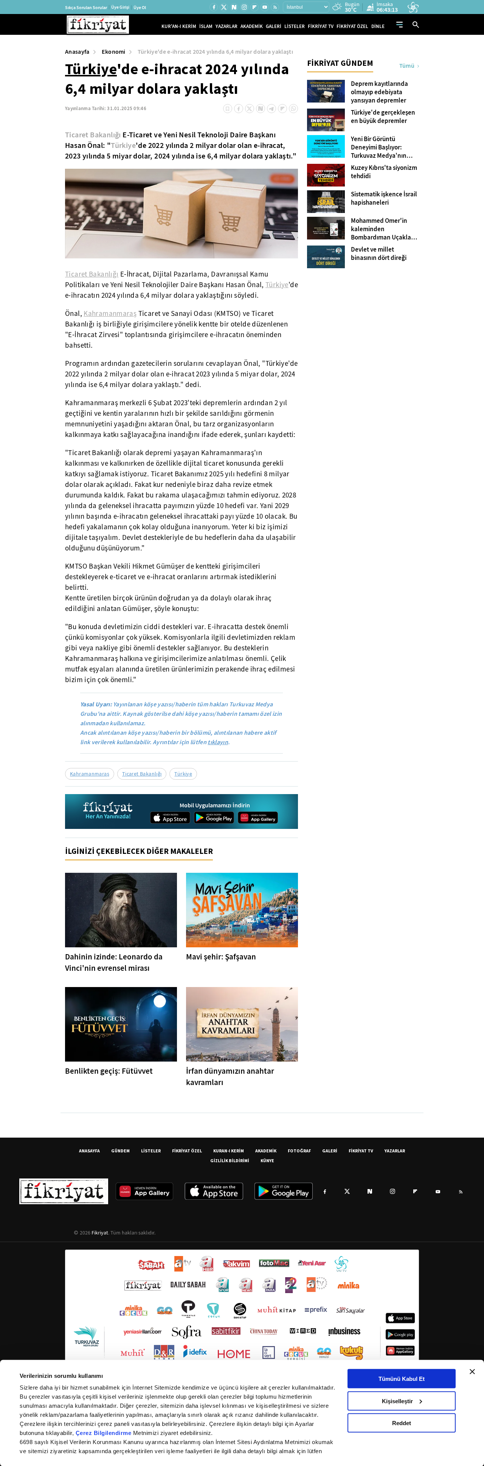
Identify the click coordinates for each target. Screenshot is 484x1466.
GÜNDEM (120, 1151)
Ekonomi (114, 52)
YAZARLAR (226, 26)
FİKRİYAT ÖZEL (352, 26)
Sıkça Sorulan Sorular (86, 7)
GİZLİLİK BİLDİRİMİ (229, 1160)
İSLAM (206, 26)
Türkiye (91, 68)
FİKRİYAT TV (321, 26)
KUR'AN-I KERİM (178, 26)
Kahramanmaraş (110, 313)
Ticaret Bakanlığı (93, 135)
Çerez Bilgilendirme (104, 1433)
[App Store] (170, 818)
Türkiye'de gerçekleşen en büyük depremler (383, 117)
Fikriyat (100, 1232)
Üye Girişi (120, 7)
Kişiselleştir (397, 1401)
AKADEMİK (251, 26)
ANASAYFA (89, 1151)
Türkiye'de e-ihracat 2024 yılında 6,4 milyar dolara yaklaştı (215, 52)
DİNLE (378, 26)
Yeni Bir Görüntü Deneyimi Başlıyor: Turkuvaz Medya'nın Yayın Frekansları (378, 147)
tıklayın (218, 742)
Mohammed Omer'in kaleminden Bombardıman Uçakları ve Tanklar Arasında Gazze (383, 229)
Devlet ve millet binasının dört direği (378, 254)
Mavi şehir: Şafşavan (221, 956)
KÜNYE (267, 1160)
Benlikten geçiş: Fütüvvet (109, 1071)
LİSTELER (294, 26)
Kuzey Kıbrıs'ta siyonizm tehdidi (384, 172)
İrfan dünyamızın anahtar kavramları (230, 1077)
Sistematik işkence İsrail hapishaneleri (384, 198)
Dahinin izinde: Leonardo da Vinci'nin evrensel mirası (114, 962)
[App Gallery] (258, 818)
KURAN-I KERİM (228, 1151)
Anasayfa (77, 52)
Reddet (401, 1423)
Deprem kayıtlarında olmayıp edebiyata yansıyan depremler (379, 92)
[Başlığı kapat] (472, 1371)
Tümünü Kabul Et (402, 1379)
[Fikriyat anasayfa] (108, 811)
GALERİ (273, 26)
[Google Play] (214, 818)
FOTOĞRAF (299, 1151)
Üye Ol (139, 7)
